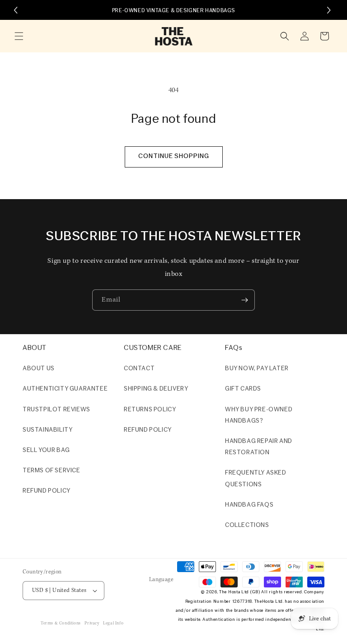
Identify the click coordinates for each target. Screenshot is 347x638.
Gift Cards (243, 389)
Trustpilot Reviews (56, 409)
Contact (139, 368)
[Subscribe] (244, 300)
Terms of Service (51, 470)
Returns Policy (150, 409)
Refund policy (46, 491)
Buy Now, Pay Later (257, 368)
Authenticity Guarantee (65, 389)
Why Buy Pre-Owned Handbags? (258, 415)
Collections (247, 525)
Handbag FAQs (249, 505)
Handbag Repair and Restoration (258, 447)
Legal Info (113, 623)
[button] (19, 36)
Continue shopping (173, 156)
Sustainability (47, 430)
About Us (39, 368)
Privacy (91, 623)
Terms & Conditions (61, 623)
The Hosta (229, 592)
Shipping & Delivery (156, 389)
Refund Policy (148, 430)
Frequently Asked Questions (255, 479)
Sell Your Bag (46, 450)
